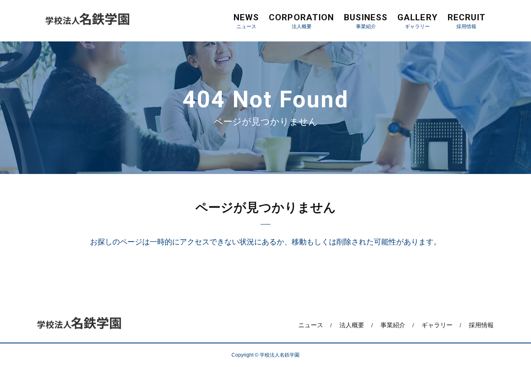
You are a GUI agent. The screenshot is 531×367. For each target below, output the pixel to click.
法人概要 (351, 325)
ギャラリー (437, 325)
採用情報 (481, 325)
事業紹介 (392, 325)
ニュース (310, 325)
